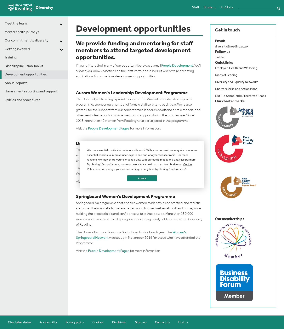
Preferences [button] (177, 168)
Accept (142, 178)
